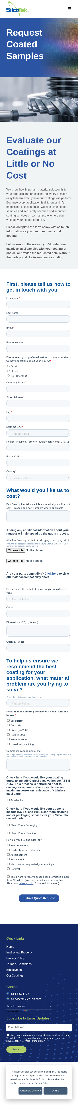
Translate (35, 1011)
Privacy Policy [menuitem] (15, 958)
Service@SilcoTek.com (26, 999)
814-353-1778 (20, 993)
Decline (55, 1090)
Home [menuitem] (10, 946)
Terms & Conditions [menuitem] (19, 964)
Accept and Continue (30, 1090)
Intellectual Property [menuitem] (19, 952)
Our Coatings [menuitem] (14, 975)
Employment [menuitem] (14, 969)
